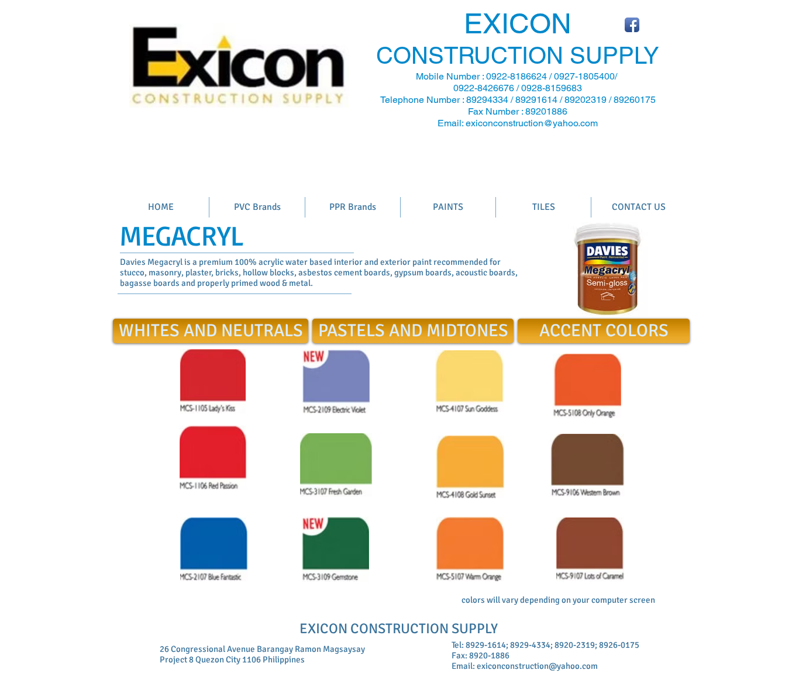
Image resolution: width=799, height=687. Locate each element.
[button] (604, 331)
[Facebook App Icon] (632, 25)
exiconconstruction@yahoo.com (532, 123)
